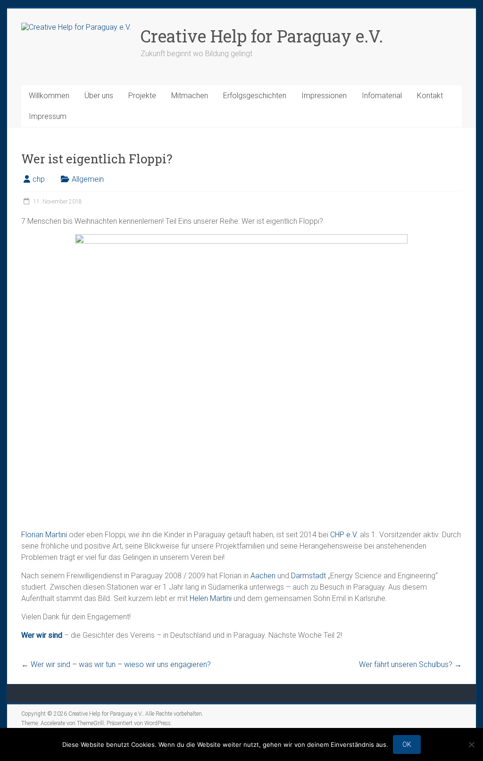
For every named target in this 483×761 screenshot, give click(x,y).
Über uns (98, 95)
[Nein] (471, 744)
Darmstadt (308, 575)
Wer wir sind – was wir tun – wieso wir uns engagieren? (116, 664)
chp (39, 179)
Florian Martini (44, 534)
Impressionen (324, 95)
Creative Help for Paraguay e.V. (262, 36)
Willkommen (49, 95)
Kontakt (430, 95)
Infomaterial (382, 95)
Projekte (142, 95)
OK (406, 744)
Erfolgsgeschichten (254, 95)
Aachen (262, 575)
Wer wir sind (41, 635)
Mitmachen (189, 95)
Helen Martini (211, 598)
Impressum (48, 116)
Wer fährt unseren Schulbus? (410, 664)
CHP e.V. (344, 534)
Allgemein (88, 179)
